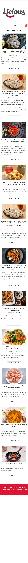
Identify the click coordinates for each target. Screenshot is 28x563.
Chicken (4, 487)
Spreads (3, 489)
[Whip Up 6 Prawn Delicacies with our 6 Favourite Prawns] (14, 376)
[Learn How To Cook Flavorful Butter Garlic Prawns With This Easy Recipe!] (14, 172)
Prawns (13, 489)
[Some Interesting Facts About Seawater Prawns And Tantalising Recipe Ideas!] (14, 211)
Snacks (14, 491)
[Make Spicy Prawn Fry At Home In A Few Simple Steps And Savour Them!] (14, 255)
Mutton (15, 487)
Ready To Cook (22, 487)
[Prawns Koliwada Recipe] (14, 453)
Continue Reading (14, 68)
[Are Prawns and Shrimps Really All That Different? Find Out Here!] (14, 41)
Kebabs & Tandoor (22, 489)
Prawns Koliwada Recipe (14, 463)
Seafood (9, 487)
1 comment (18, 351)
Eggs (8, 489)
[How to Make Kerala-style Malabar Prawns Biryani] (14, 298)
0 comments (18, 55)
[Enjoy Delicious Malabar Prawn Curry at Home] (14, 414)
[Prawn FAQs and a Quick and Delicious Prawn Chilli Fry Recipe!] (14, 337)
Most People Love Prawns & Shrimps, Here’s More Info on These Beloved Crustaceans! (14, 93)
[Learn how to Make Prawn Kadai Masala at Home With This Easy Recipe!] (14, 130)
